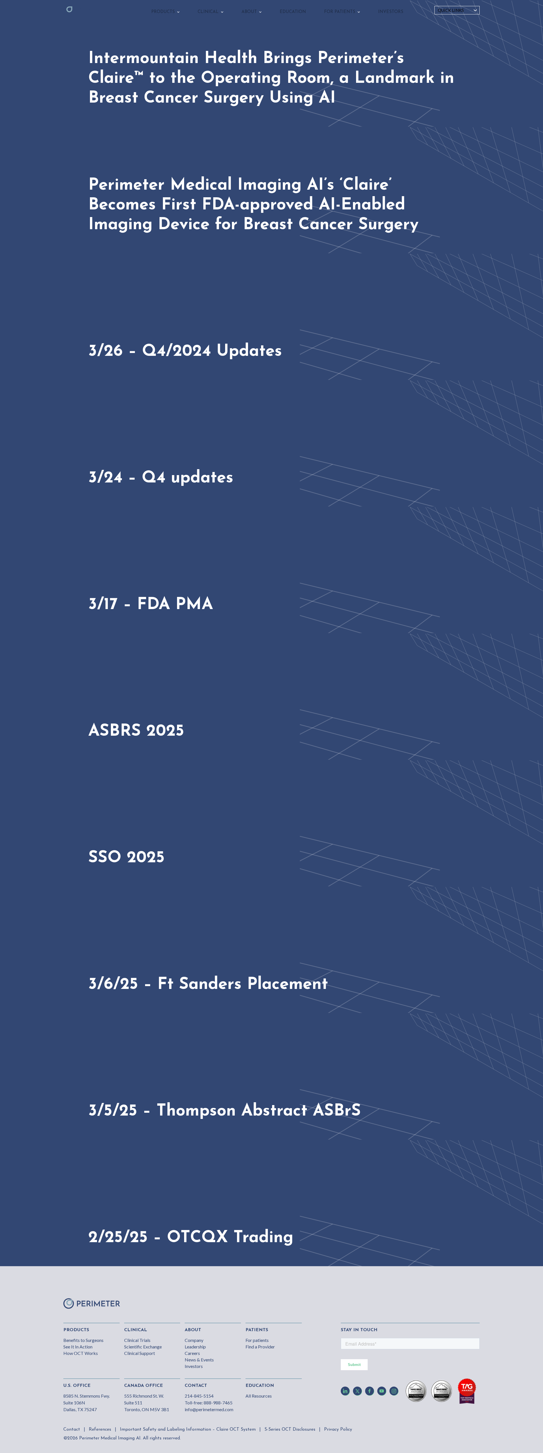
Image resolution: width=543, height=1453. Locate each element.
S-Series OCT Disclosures (289, 1429)
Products (76, 1330)
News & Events (199, 1359)
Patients (256, 1330)
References (100, 1429)
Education (259, 1385)
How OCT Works (80, 1353)
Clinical (135, 1330)
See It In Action (77, 1346)
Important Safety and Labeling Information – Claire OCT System (188, 1429)
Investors (194, 1366)
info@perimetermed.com (209, 1409)
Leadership (195, 1346)
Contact (71, 1429)
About (193, 1330)
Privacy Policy (338, 1429)
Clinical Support (139, 1353)
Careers (192, 1353)
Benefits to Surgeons (83, 1340)
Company (194, 1340)
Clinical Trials (137, 1340)
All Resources (258, 1395)
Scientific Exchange (143, 1346)
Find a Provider (260, 1346)
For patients (257, 1340)
